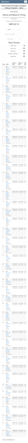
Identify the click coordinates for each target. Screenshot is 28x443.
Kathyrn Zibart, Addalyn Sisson (7, 194)
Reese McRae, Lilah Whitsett (8, 106)
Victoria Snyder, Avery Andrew (7, 159)
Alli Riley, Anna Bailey (8, 297)
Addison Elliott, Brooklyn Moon (8, 342)
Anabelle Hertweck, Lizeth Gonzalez (8, 231)
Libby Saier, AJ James (8, 393)
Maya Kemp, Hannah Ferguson (8, 350)
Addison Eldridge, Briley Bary (8, 368)
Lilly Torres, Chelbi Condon (8, 274)
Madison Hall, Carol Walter (8, 123)
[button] (14, 29)
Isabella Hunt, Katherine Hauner (8, 148)
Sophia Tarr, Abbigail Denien (8, 204)
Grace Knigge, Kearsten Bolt (8, 249)
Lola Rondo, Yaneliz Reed (8, 386)
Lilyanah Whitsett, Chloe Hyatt (8, 266)
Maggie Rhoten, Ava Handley (8, 425)
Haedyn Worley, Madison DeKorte (8, 409)
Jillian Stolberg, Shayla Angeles (8, 139)
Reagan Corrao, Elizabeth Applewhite (8, 175)
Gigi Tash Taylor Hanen (8, 400)
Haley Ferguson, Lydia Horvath (8, 184)
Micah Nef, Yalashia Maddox (8, 433)
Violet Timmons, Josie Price (8, 258)
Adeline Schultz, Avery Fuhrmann (8, 70)
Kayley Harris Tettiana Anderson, (8, 306)
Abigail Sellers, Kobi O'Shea (8, 221)
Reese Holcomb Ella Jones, (8, 418)
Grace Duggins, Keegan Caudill (8, 89)
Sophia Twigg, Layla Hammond (8, 282)
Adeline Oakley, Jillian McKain (7, 315)
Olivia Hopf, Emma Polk (8, 131)
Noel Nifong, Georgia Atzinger (8, 97)
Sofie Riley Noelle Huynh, (8, 334)
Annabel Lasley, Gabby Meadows (8, 376)
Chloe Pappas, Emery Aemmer (8, 114)
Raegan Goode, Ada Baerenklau (8, 167)
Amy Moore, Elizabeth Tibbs (8, 359)
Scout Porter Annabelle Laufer (8, 212)
